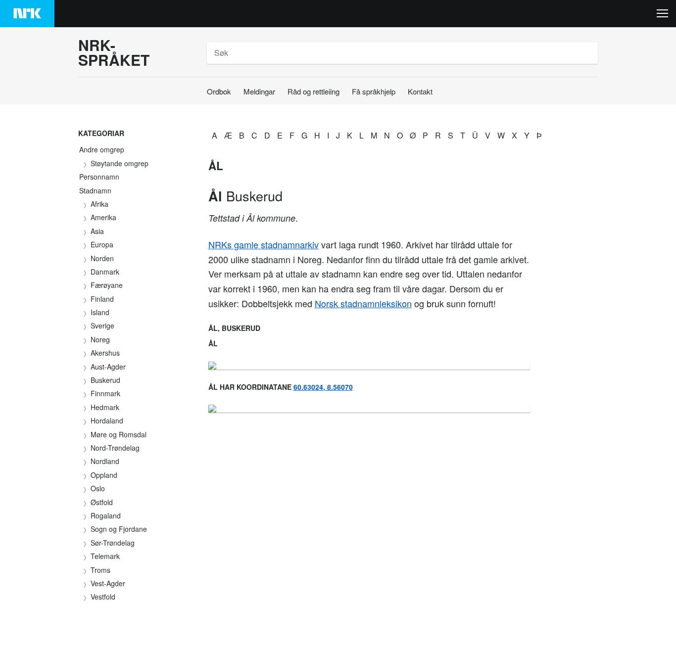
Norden (102, 258)
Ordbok (219, 91)
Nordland (105, 461)
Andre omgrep (101, 149)
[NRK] (27, 13)
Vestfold (103, 597)
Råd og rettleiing (313, 91)
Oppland (104, 475)
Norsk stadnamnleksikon (363, 303)
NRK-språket (113, 52)
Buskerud (105, 380)
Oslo (98, 488)
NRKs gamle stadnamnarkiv (263, 244)
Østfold (102, 502)
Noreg (100, 339)
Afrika (99, 204)
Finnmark (105, 393)
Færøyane (107, 285)
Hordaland (107, 420)
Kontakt (420, 91)
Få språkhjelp (373, 91)
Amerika (103, 217)
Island (100, 312)
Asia (97, 231)
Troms (100, 570)
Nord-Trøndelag (115, 448)
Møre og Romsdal (118, 434)
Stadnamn (95, 190)
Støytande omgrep (119, 163)
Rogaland (106, 515)
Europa (102, 244)
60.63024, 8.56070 (323, 387)
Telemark (105, 556)
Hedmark (105, 407)
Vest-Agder (108, 583)
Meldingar (259, 91)
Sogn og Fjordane (119, 529)
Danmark (105, 272)
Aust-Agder (108, 367)
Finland (102, 299)
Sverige (102, 325)
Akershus (105, 353)
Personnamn (99, 177)
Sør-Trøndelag (113, 543)
